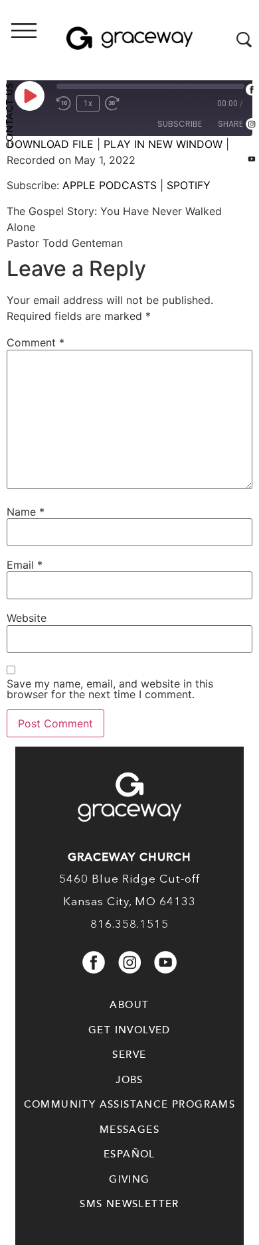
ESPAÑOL (129, 1154)
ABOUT (129, 1005)
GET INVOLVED (129, 1030)
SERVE (129, 1055)
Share (230, 123)
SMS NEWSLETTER (129, 1204)
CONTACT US (9, 115)
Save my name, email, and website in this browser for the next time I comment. (110, 688)
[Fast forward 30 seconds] (115, 103)
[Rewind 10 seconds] (63, 103)
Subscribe (179, 123)
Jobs (129, 1080)
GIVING (129, 1179)
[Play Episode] (29, 95)
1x (88, 103)
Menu (63, 40)
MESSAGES (129, 1129)
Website (26, 618)
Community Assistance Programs (130, 1104)
